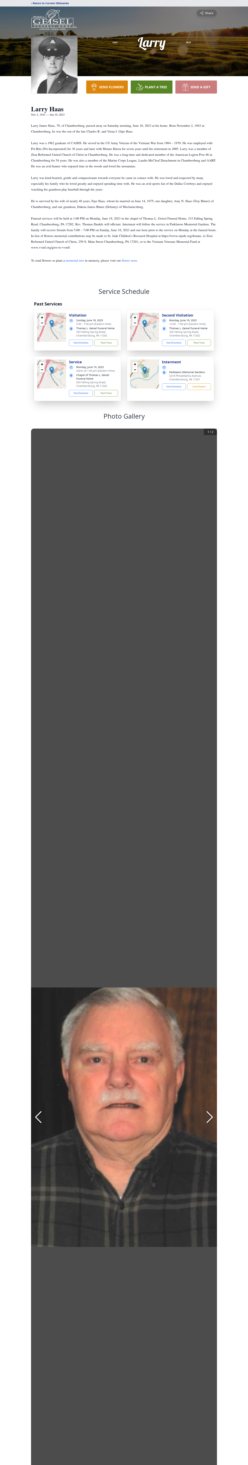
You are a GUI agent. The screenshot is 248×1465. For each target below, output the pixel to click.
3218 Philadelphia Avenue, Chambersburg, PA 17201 (185, 377)
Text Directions (80, 342)
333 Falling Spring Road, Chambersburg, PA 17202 (91, 333)
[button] (51, 323)
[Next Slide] (209, 1117)
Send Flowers (199, 386)
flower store (129, 260)
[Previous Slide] (38, 1117)
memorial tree (75, 260)
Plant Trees (106, 342)
